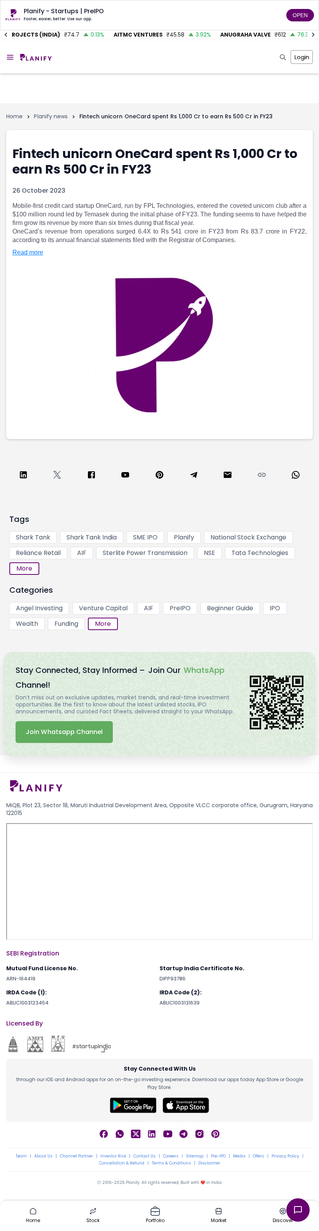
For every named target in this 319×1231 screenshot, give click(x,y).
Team (21, 1156)
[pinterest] (159, 476)
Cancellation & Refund (121, 1163)
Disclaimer (209, 1163)
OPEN (300, 15)
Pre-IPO (218, 1156)
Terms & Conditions (171, 1163)
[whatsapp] (295, 476)
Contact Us (144, 1156)
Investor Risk (113, 1156)
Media (239, 1156)
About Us (43, 1156)
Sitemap (194, 1156)
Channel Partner (76, 1156)
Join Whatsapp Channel (64, 731)
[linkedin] (23, 476)
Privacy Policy (285, 1156)
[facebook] (91, 476)
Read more (27, 252)
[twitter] (57, 476)
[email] (227, 476)
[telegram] (193, 476)
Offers (258, 1156)
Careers (171, 1156)
